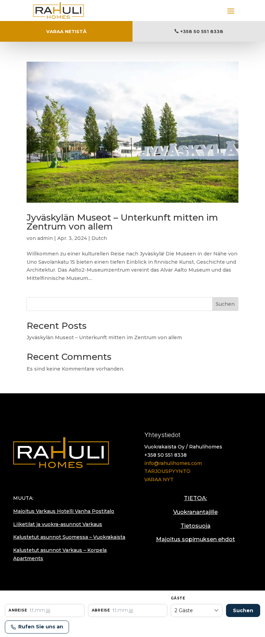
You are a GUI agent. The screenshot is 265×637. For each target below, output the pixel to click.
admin (45, 238)
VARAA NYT (159, 479)
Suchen (225, 304)
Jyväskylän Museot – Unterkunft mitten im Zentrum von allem (122, 222)
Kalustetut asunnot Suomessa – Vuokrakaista (69, 537)
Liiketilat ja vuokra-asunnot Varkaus (57, 524)
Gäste (178, 598)
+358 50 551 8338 (201, 31)
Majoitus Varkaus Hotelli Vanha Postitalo (63, 511)
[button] (45, 610)
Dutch (99, 238)
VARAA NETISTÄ (66, 31)
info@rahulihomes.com (173, 463)
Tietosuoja (195, 526)
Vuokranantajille (195, 512)
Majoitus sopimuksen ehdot (195, 539)
